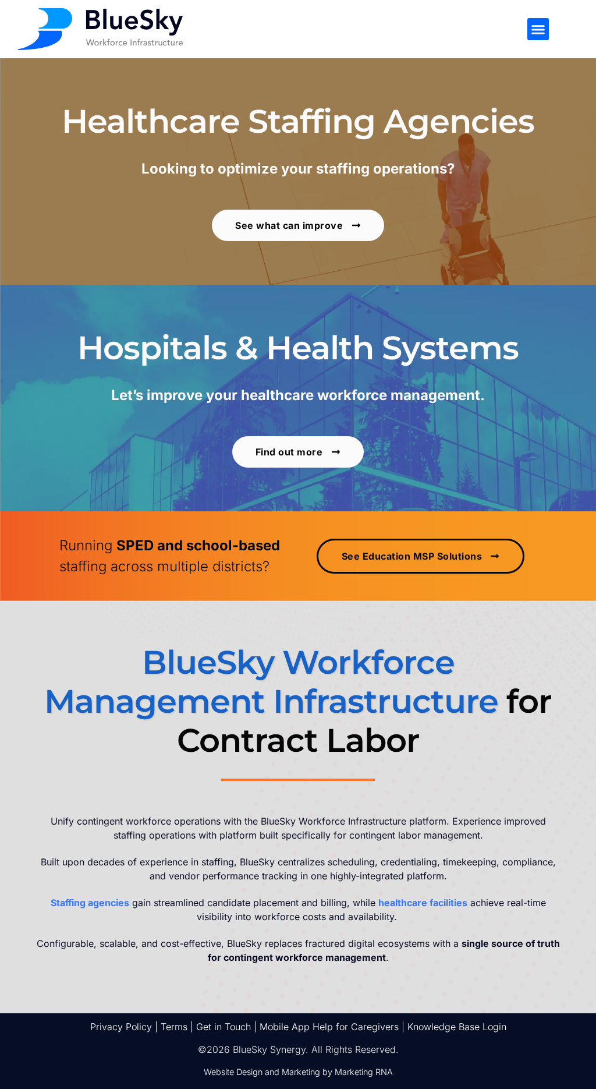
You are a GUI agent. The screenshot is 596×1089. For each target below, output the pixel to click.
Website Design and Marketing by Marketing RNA (298, 1072)
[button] (538, 29)
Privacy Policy (121, 1027)
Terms (174, 1027)
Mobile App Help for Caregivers (329, 1027)
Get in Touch (223, 1027)
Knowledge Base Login (456, 1027)
